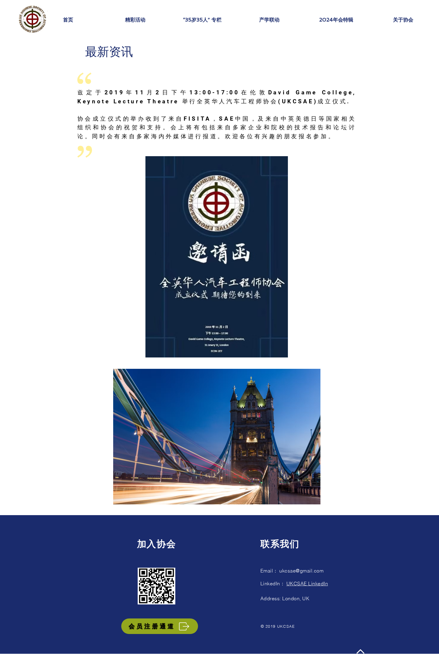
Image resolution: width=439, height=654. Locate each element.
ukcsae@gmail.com (301, 571)
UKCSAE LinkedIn (307, 584)
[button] (135, 20)
